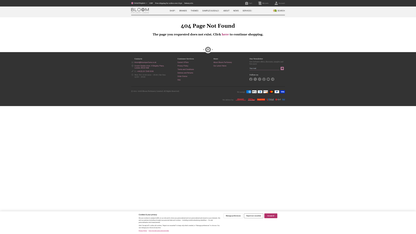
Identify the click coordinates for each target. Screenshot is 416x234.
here (225, 35)
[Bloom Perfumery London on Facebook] (251, 79)
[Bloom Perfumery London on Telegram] (272, 79)
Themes (194, 11)
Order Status (182, 76)
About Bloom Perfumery (222, 62)
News (236, 11)
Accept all (270, 216)
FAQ (179, 80)
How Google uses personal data (159, 231)
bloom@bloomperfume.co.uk (145, 62)
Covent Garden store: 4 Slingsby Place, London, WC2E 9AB (149, 67)
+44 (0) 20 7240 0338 (145, 71)
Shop (172, 11)
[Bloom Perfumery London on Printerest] (264, 79)
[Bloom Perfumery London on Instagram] (259, 79)
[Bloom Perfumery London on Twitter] (255, 79)
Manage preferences (233, 216)
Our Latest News (219, 66)
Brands (183, 11)
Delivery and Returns (185, 73)
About (226, 11)
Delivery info (188, 3)
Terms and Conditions (185, 69)
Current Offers (183, 62)
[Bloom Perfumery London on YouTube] (268, 79)
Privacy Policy (182, 66)
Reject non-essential (253, 216)
